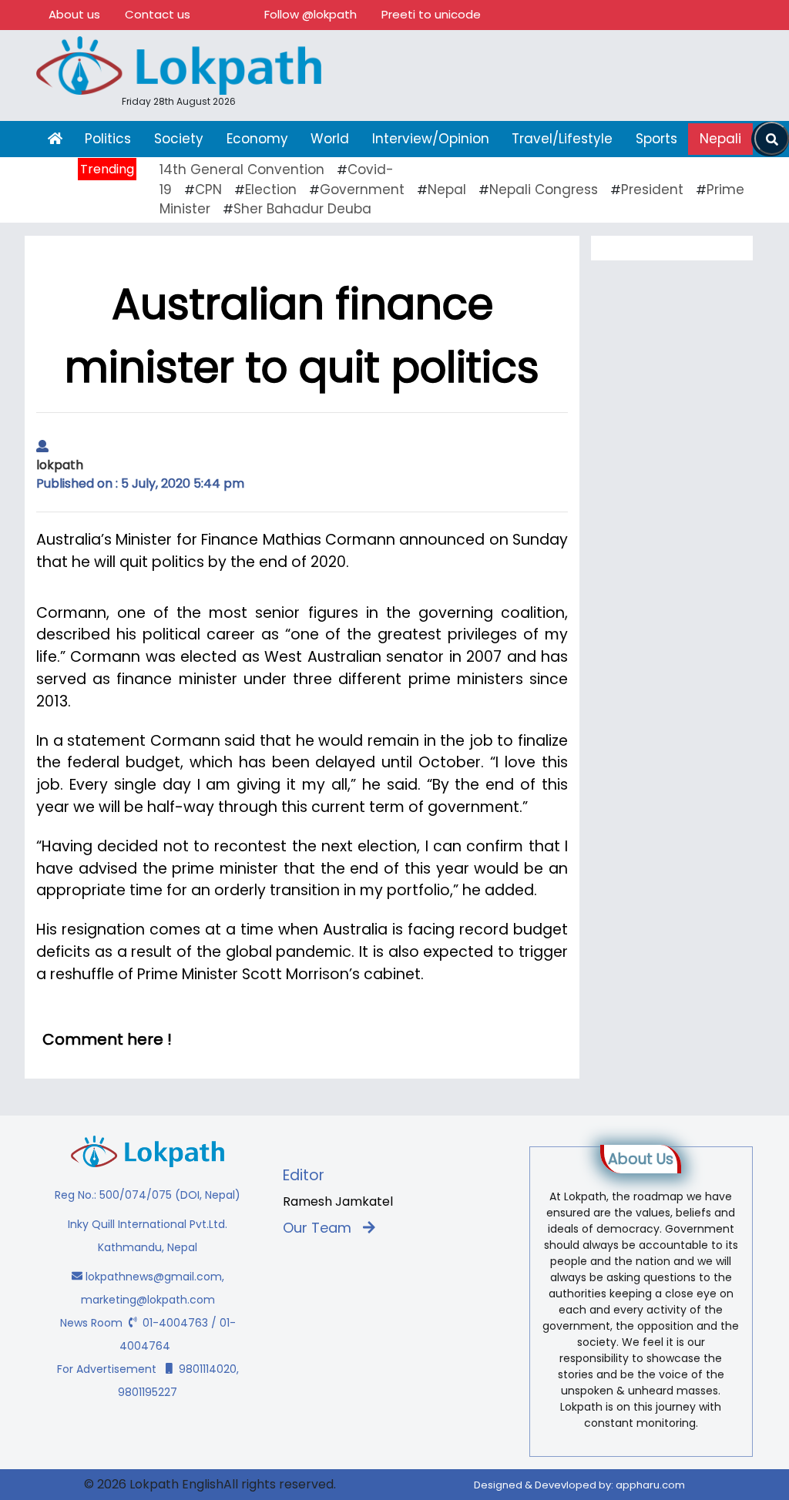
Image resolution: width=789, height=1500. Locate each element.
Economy (257, 138)
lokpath (59, 465)
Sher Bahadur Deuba (302, 209)
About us (74, 14)
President (652, 189)
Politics (108, 138)
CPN (208, 189)
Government (362, 189)
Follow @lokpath (310, 14)
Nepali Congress (543, 189)
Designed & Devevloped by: (579, 1485)
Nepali (720, 138)
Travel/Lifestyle (562, 138)
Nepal (447, 189)
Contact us (157, 14)
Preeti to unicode (431, 14)
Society (178, 138)
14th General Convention (241, 169)
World (330, 138)
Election (271, 189)
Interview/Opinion (430, 138)
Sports (656, 138)
